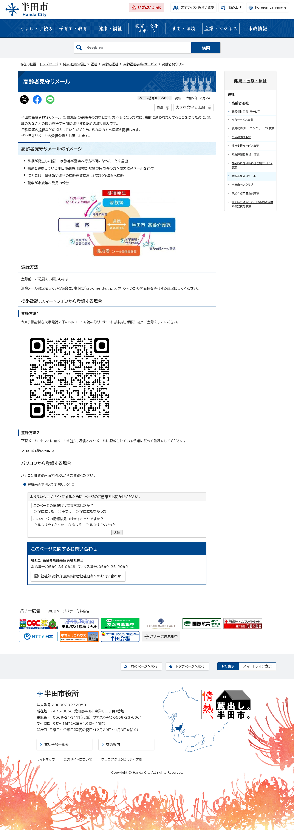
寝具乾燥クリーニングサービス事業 (253, 128)
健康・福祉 (110, 28)
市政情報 (257, 28)
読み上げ (235, 7)
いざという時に (150, 7)
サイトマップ (46, 759)
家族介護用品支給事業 (246, 193)
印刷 (160, 107)
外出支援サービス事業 (245, 145)
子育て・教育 (73, 28)
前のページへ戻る (144, 666)
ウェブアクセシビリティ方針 (121, 759)
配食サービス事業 (242, 119)
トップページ (49, 64)
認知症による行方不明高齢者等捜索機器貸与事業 (252, 204)
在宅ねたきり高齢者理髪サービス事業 (252, 165)
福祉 (94, 64)
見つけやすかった (50, 524)
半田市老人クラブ (242, 184)
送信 (116, 532)
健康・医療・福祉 (74, 64)
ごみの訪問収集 (241, 137)
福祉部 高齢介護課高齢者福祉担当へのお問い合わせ (81, 576)
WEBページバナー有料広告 (69, 611)
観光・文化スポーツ (147, 28)
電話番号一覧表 (56, 744)
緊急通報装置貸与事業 (246, 154)
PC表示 (228, 666)
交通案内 (113, 744)
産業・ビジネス (220, 28)
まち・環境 (184, 28)
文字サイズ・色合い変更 (197, 7)
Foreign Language (270, 7)
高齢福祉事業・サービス (140, 64)
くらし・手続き (36, 28)
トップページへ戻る (190, 666)
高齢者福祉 (110, 64)
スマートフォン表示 (257, 666)
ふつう (67, 511)
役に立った (45, 511)
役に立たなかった (93, 511)
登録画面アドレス (49, 484)
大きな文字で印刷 (190, 107)
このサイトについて (78, 759)
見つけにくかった (102, 524)
